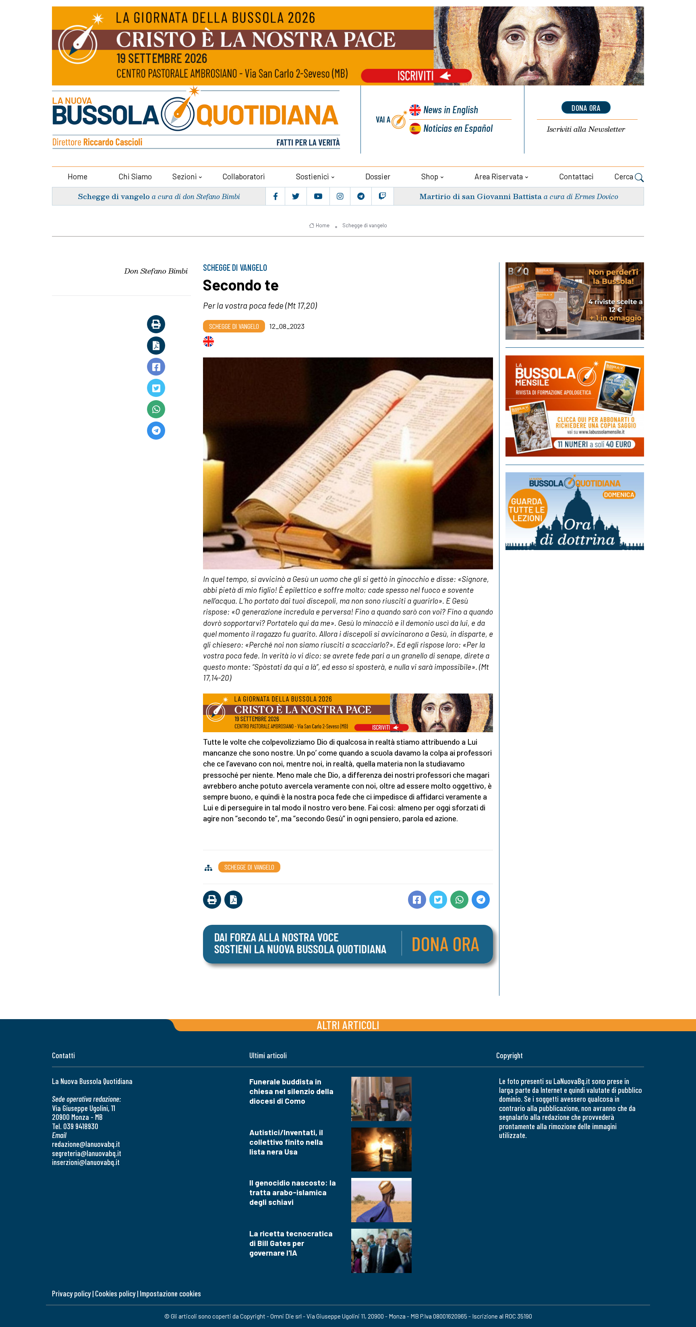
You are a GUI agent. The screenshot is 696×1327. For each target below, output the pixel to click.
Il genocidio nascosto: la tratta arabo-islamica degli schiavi (292, 1192)
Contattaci (576, 176)
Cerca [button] (624, 176)
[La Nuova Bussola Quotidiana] (197, 119)
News (450, 109)
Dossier (377, 176)
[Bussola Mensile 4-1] (574, 301)
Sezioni (184, 176)
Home (77, 176)
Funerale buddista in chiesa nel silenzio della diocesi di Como (291, 1091)
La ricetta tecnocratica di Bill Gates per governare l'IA (291, 1243)
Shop (429, 176)
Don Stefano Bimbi (156, 271)
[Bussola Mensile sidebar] (574, 406)
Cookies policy (115, 1293)
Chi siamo (135, 176)
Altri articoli (348, 1025)
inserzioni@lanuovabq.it (86, 1162)
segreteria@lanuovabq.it (86, 1153)
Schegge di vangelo (114, 196)
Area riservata (498, 176)
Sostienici (312, 176)
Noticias (458, 127)
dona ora (586, 107)
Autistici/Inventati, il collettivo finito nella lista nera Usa (286, 1142)
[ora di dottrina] (574, 511)
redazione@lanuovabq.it (86, 1143)
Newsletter (586, 129)
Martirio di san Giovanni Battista (480, 196)
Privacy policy (71, 1293)
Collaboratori (243, 176)
